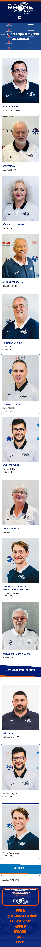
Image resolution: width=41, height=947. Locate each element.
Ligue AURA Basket (21, 916)
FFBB (20, 910)
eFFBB (20, 926)
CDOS (20, 942)
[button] (19, 17)
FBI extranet (20, 921)
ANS (20, 937)
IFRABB (20, 931)
